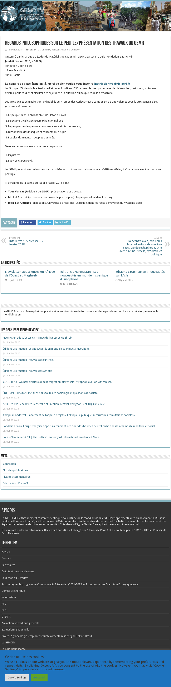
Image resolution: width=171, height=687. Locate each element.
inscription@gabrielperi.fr (112, 83)
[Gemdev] (85, 14)
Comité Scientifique (13, 590)
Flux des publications (15, 470)
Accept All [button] (39, 677)
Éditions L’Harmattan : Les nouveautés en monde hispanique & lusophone (84, 275)
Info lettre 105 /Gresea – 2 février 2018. (26, 241)
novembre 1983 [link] (149, 518)
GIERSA (6, 616)
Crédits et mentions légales (18, 571)
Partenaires (8, 564)
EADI (5, 610)
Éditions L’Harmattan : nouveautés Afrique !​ (28, 370)
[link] (149, 518)
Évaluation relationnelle (15, 629)
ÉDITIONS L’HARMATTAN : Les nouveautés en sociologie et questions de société (50, 392)
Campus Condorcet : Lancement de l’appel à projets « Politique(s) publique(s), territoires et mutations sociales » (69, 415)
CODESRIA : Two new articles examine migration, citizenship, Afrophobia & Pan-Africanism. (57, 381)
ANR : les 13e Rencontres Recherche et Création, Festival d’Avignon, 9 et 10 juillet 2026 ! (54, 404)
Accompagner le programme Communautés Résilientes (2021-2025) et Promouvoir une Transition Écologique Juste (70, 584)
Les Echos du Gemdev (15, 577)
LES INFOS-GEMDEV (40, 49)
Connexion (9, 463)
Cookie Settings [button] (17, 677)
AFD (4, 603)
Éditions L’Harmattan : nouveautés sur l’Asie (28, 359)
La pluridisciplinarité (14, 649)
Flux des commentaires (16, 476)
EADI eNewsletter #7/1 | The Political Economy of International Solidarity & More (51, 437)
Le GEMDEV (8, 642)
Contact (6, 558)
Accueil (6, 552)
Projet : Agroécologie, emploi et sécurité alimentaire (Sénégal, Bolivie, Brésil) (47, 636)
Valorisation (9, 597)
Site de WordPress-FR (16, 483)
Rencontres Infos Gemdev (65, 49)
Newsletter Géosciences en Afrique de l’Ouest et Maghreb (30, 273)
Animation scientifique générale (20, 623)
